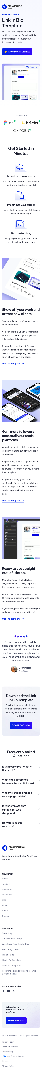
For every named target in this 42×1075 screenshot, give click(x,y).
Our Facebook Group (12, 939)
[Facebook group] (3, 990)
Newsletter (7, 889)
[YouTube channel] (8, 990)
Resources (7, 894)
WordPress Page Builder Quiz (15, 944)
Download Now (21, 725)
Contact (5, 916)
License (5, 1061)
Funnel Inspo (8, 955)
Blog (4, 900)
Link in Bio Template (11, 960)
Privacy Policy (8, 1042)
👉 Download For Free (17, 51)
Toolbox (6, 884)
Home (5, 878)
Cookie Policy (7, 1051)
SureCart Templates (11, 965)
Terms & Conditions (10, 1047)
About (5, 911)
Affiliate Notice (8, 1066)
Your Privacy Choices (15, 1056)
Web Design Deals (10, 949)
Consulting (7, 933)
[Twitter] (13, 990)
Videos (5, 905)
